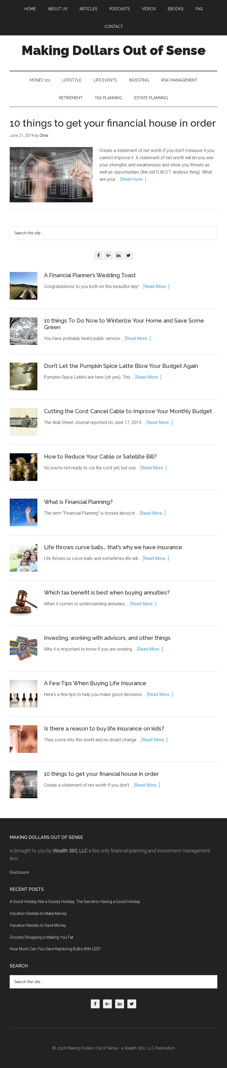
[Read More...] (156, 286)
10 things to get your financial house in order (113, 123)
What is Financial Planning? (78, 502)
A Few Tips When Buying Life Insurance (95, 683)
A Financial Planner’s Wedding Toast (90, 275)
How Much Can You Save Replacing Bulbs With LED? (55, 949)
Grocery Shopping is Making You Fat (41, 937)
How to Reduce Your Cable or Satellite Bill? (100, 456)
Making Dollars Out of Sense (114, 50)
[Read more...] (133, 179)
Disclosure (19, 872)
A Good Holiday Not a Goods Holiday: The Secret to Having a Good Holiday (75, 901)
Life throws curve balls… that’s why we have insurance (113, 547)
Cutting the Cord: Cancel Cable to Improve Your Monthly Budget (128, 411)
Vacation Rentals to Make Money (38, 913)
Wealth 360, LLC (70, 851)
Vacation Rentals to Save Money (38, 925)
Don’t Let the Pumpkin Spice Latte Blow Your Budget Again (121, 366)
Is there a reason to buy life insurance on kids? (104, 728)
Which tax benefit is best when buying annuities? (107, 592)
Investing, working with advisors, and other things (107, 638)
